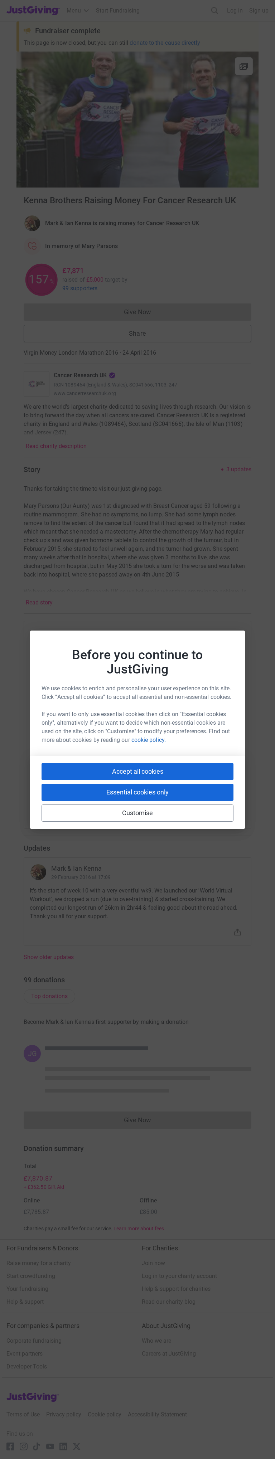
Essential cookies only (137, 792)
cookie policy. (148, 739)
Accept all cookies (137, 771)
